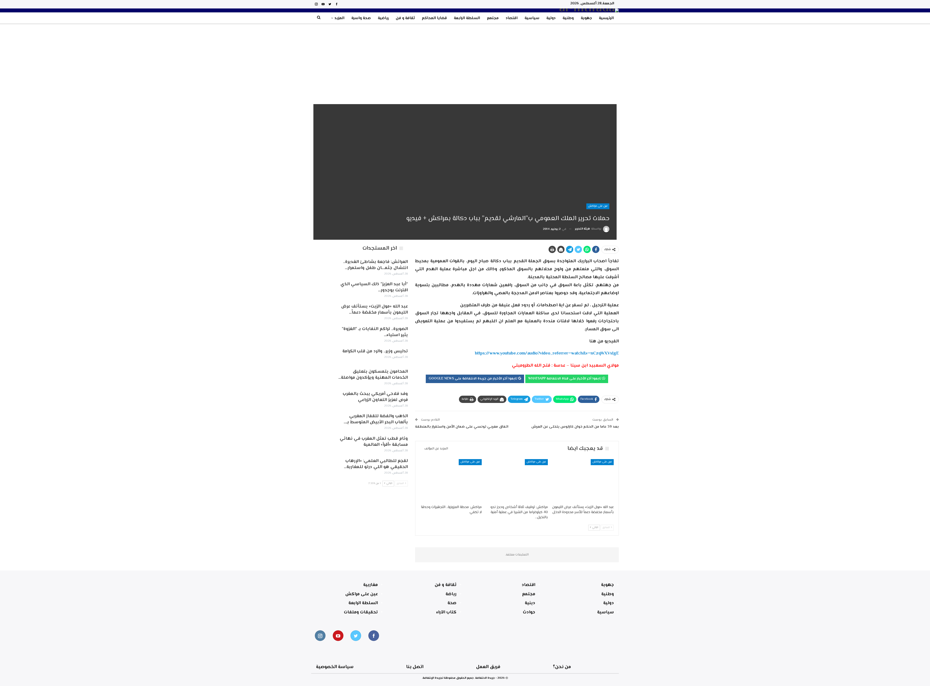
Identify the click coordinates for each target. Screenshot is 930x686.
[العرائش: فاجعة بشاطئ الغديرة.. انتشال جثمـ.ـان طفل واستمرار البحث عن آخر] (321, 267)
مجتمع (493, 18)
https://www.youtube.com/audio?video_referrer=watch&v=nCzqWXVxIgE (547, 353)
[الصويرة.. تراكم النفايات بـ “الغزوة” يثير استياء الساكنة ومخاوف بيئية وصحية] (321, 334)
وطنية (568, 18)
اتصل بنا (414, 667)
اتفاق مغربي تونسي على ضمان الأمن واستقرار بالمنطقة (461, 427)
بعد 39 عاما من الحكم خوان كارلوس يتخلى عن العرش (575, 427)
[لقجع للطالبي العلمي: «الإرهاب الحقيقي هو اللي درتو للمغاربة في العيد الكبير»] (321, 466)
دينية (530, 603)
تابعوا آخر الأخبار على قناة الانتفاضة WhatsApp (565, 378)
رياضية (383, 18)
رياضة (451, 594)
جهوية (586, 18)
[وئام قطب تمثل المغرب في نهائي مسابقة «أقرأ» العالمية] (321, 443)
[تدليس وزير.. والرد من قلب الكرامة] (321, 356)
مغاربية (370, 585)
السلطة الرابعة (467, 18)
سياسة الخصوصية (335, 667)
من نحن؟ (562, 667)
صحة (452, 603)
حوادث (529, 612)
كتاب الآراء (446, 612)
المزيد (339, 18)
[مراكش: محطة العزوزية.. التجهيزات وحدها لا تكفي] (451, 480)
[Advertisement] (465, 60)
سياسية (532, 18)
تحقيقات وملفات (361, 612)
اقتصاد (512, 18)
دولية (551, 18)
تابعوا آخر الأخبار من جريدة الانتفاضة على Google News (473, 378)
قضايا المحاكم (434, 18)
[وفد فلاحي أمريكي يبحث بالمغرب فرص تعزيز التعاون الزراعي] (321, 399)
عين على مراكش (598, 206)
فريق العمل (488, 667)
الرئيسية (606, 18)
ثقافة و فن (405, 18)
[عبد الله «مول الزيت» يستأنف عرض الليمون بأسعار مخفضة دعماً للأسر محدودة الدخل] (583, 480)
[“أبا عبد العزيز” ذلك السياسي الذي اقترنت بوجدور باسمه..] (321, 289)
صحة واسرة (361, 18)
